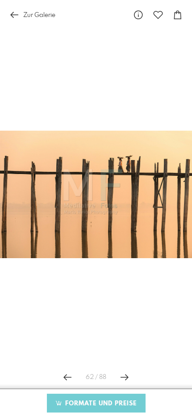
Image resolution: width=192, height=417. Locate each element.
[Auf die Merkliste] (158, 15)
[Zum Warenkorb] (177, 15)
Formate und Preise (100, 403)
